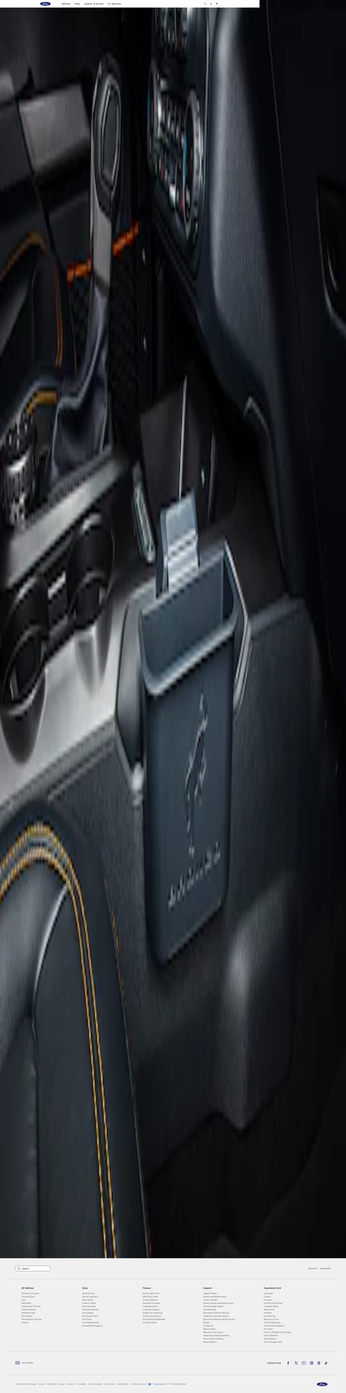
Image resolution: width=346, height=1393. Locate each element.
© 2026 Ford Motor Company (25, 1384)
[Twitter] (296, 1363)
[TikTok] (326, 1363)
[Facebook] (289, 1363)
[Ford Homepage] (322, 1384)
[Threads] (318, 1363)
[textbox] (32, 1268)
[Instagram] (311, 1363)
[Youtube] (304, 1363)
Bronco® (312, 1268)
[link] (41, 1384)
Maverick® (325, 1268)
